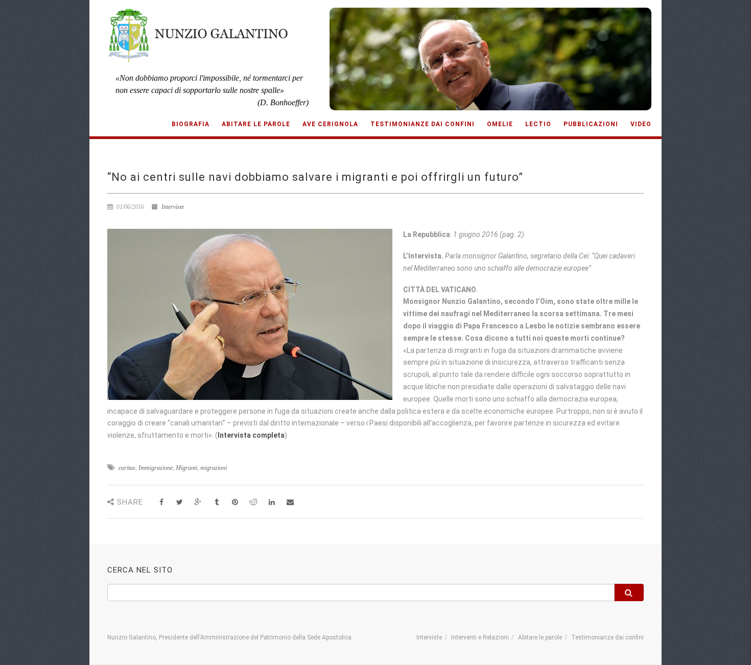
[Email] (290, 502)
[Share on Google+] (198, 502)
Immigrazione (155, 467)
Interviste (172, 206)
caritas (127, 467)
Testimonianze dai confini (422, 124)
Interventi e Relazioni (480, 637)
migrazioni (213, 467)
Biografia (190, 124)
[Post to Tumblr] (216, 502)
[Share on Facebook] (161, 502)
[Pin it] (234, 502)
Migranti (186, 467)
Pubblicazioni (591, 124)
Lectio (538, 124)
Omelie (500, 124)
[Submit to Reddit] (253, 502)
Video (640, 124)
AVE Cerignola (330, 124)
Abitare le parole (256, 124)
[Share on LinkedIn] (271, 502)
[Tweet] (179, 502)
